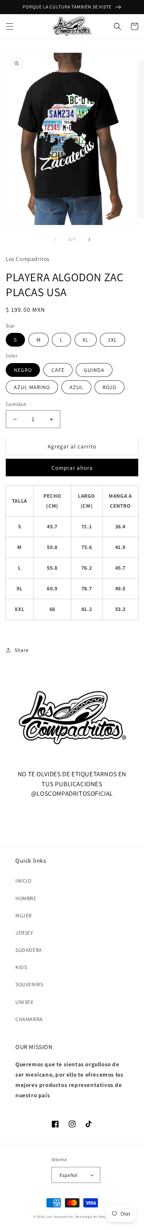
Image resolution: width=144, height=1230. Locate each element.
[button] (9, 26)
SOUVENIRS (29, 984)
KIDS (21, 967)
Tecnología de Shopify (93, 1216)
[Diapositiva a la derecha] (89, 239)
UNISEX (24, 1002)
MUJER (23, 915)
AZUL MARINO (32, 387)
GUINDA (94, 370)
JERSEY (24, 932)
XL (86, 339)
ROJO (109, 387)
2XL (112, 339)
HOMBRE (25, 898)
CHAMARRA (29, 1019)
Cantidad (16, 404)
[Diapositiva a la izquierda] (55, 239)
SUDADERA (28, 950)
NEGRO (23, 370)
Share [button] (22, 650)
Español (68, 1175)
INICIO (23, 880)
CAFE (58, 370)
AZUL (76, 387)
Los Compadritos (60, 1216)
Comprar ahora (72, 467)
